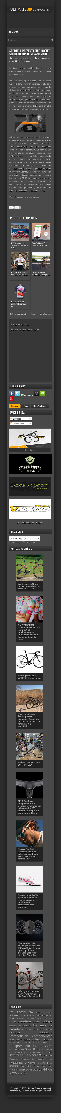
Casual (36, 1022)
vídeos (47, 1069)
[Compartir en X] (16, 207)
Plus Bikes (47, 1063)
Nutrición (23, 1063)
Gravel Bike (31, 1049)
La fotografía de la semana (24, 1052)
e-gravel (45, 1039)
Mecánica (13, 1059)
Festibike (13, 1049)
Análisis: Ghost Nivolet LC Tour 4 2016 (29, 763)
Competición (18, 1036)
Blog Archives (39, 406)
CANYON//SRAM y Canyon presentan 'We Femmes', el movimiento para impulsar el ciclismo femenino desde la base (29, 632)
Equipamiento (44, 58)
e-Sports (27, 1042)
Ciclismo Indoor (31, 1030)
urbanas (37, 1069)
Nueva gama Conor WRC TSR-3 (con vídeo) (29, 677)
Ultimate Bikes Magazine (38, 1088)
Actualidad (29, 1015)
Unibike (29, 1070)
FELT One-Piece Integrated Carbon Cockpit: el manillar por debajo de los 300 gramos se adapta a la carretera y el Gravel (29, 807)
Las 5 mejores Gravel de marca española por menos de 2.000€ (29, 586)
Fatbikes (47, 1046)
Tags (26, 406)
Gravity (41, 1049)
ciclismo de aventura (20, 1026)
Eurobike (37, 1046)
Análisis (38, 1018)
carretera (24, 1021)
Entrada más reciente (18, 314)
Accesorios (15, 1015)
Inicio (33, 314)
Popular (14, 406)
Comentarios (18, 423)
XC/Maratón (18, 1073)
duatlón (27, 1040)
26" (11, 1012)
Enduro (37, 1042)
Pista (39, 1063)
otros (11, 61)
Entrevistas (47, 1042)
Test (44, 1066)
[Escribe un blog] (13, 207)
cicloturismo (45, 1032)
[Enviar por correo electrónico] (10, 207)
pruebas (13, 1066)
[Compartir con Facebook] (19, 207)
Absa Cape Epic (44, 1013)
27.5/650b (20, 1012)
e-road (19, 1042)
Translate (31, 542)
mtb (49, 1058)
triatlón (22, 1070)
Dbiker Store (29, 450)
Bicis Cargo (47, 1018)
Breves (12, 1022)
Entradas (16, 419)
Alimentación (42, 1015)
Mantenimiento (45, 1055)
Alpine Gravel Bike (26, 1018)
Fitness (21, 1049)
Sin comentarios (24, 61)
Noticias (13, 1062)
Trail (50, 1066)
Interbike (48, 1049)
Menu (14, 32)
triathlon (13, 1069)
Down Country (16, 1040)
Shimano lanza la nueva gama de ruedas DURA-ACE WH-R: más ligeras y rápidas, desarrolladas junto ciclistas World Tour (29, 949)
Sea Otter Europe (30, 1066)
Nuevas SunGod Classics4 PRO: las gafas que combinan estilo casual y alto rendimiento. (28, 854)
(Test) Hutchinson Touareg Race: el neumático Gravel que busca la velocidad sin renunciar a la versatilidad (29, 720)
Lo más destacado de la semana (30, 1054)
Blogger (39, 523)
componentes (42, 1036)
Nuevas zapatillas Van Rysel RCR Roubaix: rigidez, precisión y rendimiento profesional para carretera (28, 901)
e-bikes (36, 1039)
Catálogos (46, 1021)
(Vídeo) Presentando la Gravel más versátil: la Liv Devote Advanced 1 (29, 993)
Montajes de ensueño (32, 1059)
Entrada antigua (45, 314)
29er (30, 1012)
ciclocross (14, 1032)
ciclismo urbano (45, 1030)
